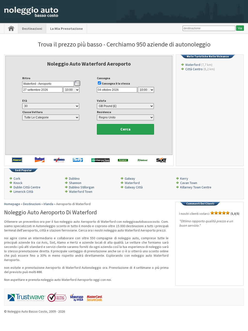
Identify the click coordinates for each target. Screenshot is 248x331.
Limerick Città (23, 191)
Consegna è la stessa (116, 83)
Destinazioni (32, 28)
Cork (17, 178)
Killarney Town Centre (195, 187)
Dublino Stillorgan (81, 187)
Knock (18, 183)
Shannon (75, 183)
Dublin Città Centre (27, 187)
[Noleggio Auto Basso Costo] (31, 17)
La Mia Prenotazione (66, 28)
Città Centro (194, 69)
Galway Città (134, 187)
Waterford (192, 64)
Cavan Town (188, 183)
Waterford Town (80, 191)
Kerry (184, 178)
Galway (130, 178)
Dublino (74, 178)
